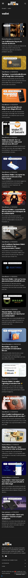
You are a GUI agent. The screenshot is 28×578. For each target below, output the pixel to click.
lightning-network (14, 91)
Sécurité (6, 25)
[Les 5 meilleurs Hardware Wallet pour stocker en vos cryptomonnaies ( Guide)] (14, 233)
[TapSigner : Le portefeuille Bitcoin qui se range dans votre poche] (14, 63)
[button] (3, 3)
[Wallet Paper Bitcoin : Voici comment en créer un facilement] (14, 435)
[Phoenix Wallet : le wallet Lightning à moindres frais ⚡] (14, 370)
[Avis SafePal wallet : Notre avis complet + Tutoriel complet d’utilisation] (14, 503)
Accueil (4, 8)
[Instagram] (2, 556)
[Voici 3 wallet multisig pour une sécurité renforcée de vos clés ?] (14, 403)
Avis (5, 91)
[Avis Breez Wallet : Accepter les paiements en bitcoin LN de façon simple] (14, 163)
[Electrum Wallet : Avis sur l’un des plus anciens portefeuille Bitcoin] (14, 267)
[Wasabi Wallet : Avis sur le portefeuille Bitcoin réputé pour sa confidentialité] (14, 300)
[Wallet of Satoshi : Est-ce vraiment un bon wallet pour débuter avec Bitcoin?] (14, 128)
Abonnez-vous (20, 574)
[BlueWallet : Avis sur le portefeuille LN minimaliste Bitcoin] (14, 335)
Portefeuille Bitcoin (10, 58)
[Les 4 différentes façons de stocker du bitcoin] (14, 30)
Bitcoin (6, 398)
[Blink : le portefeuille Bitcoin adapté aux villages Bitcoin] (14, 95)
